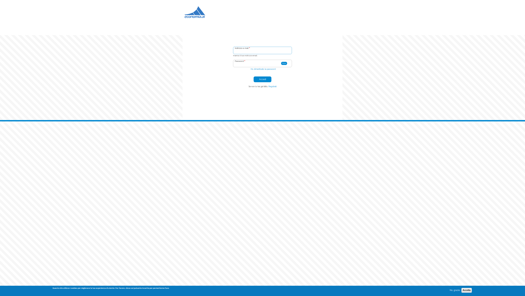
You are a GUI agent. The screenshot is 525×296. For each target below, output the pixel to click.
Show (284, 63)
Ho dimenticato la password (263, 69)
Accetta (467, 290)
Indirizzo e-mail (242, 48)
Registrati (273, 86)
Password (239, 61)
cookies (74, 288)
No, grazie (455, 290)
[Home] (195, 12)
